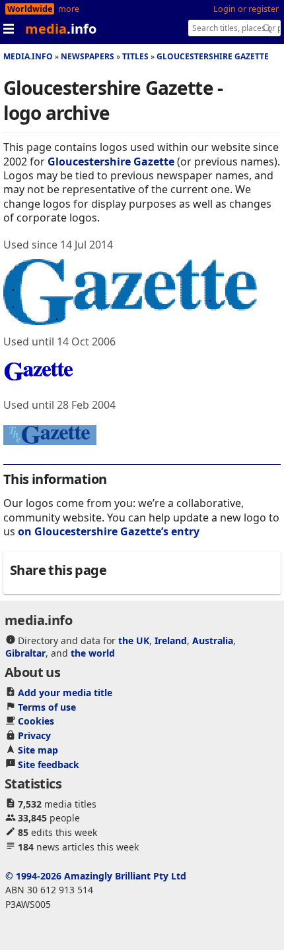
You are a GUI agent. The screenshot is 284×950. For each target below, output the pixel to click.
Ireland (171, 640)
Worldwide (29, 9)
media (60, 29)
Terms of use (47, 707)
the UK (133, 640)
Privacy (34, 735)
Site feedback (48, 764)
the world (93, 653)
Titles (135, 56)
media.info (28, 56)
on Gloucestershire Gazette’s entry (108, 531)
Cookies (36, 721)
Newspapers (87, 56)
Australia (212, 640)
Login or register (246, 9)
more (68, 9)
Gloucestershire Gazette (213, 56)
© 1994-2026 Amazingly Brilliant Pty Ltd (95, 876)
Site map (38, 750)
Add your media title (65, 692)
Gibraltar (25, 653)
